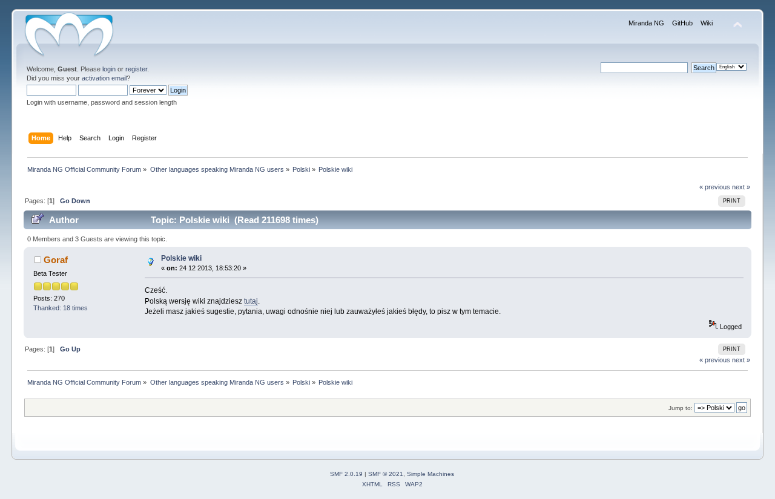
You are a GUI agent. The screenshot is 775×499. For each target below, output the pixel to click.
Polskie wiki (181, 258)
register (136, 69)
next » (741, 187)
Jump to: (680, 408)
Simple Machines (430, 474)
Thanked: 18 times (60, 307)
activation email (104, 78)
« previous (714, 187)
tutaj (251, 301)
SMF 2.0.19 (346, 474)
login (109, 69)
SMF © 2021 (385, 474)
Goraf (56, 260)
